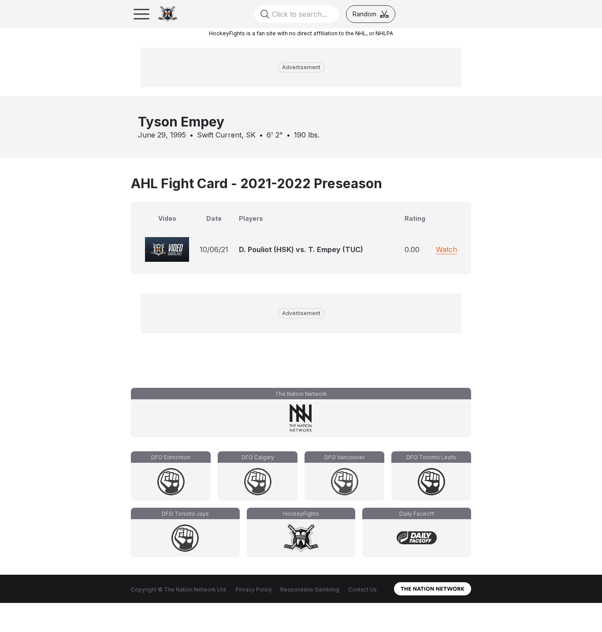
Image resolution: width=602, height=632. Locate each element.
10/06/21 (214, 249)
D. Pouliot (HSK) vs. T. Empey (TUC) (301, 249)
